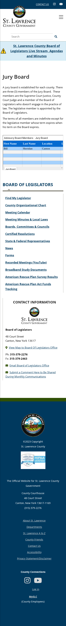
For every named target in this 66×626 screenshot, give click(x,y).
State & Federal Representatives (27, 241)
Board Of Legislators (28, 184)
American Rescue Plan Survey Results (31, 277)
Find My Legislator (18, 198)
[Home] (19, 20)
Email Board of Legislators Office (29, 365)
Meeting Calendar (17, 212)
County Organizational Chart (25, 205)
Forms (9, 255)
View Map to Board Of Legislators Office (33, 347)
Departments (34, 527)
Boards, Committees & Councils (27, 227)
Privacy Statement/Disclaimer (34, 558)
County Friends (34, 539)
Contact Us (34, 546)
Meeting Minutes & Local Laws (26, 219)
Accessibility (34, 552)
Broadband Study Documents (26, 270)
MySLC (33, 596)
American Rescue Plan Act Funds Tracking (28, 286)
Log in (35, 589)
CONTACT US (42, 4)
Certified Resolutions (20, 234)
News (9, 248)
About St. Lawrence (34, 520)
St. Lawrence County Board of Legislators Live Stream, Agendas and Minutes (36, 51)
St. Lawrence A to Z (34, 533)
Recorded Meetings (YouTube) (26, 262)
